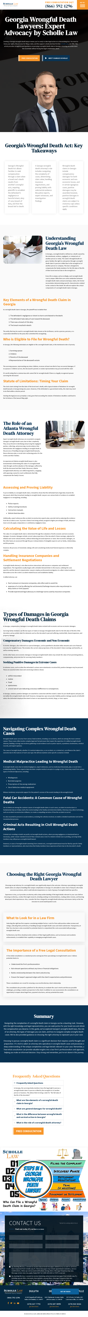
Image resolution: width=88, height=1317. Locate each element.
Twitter (11, 1303)
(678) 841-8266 (74, 1304)
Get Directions (33, 1306)
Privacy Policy (36, 1284)
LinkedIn (14, 1303)
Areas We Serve (41, 1314)
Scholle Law (64, 44)
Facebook (8, 1303)
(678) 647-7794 (33, 1304)
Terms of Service (48, 1284)
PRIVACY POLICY (51, 1314)
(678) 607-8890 (54, 1304)
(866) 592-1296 (58, 6)
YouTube (18, 1303)
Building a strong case (16, 743)
